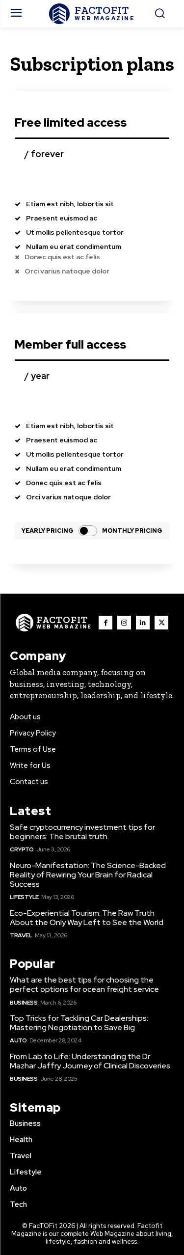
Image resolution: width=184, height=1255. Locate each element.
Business (23, 1003)
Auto (18, 1040)
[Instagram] (124, 622)
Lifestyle (24, 897)
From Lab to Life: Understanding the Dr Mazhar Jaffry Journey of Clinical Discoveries (90, 1061)
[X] (161, 622)
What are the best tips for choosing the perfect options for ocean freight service (84, 984)
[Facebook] (105, 622)
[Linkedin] (143, 622)
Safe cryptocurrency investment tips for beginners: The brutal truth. (82, 832)
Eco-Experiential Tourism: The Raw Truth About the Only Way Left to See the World (86, 918)
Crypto (21, 849)
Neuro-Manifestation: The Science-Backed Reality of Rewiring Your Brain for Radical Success (88, 874)
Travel (21, 935)
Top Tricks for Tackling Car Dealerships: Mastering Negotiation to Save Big (79, 1023)
